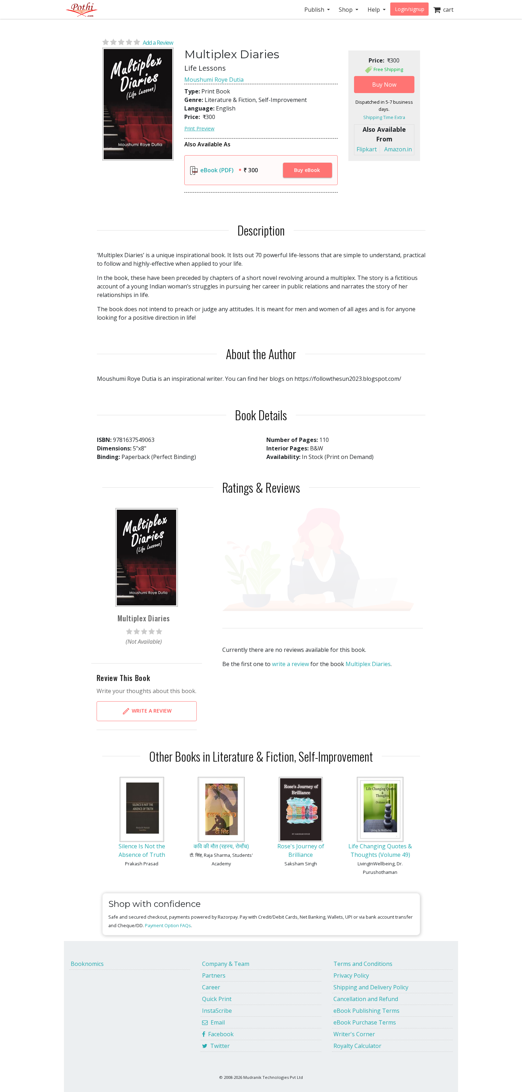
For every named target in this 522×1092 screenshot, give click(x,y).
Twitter (218, 1046)
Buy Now (384, 84)
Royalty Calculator (357, 1046)
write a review (290, 664)
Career (211, 987)
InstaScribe (217, 1011)
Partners (213, 975)
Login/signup (409, 9)
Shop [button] (346, 9)
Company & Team (225, 964)
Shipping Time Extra (384, 117)
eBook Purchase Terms (364, 1022)
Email (216, 1022)
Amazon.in (398, 149)
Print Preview (199, 128)
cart (446, 9)
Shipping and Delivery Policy (370, 987)
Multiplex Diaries (368, 664)
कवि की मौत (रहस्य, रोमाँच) (221, 846)
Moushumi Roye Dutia (214, 79)
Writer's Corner (354, 1034)
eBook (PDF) (216, 170)
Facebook (219, 1034)
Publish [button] (315, 9)
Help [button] (374, 9)
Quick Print (217, 999)
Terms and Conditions (362, 964)
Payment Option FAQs (168, 925)
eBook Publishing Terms (366, 1011)
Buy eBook (307, 170)
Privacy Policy (351, 975)
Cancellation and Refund (365, 999)
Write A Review (151, 710)
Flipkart (367, 149)
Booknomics (87, 964)
